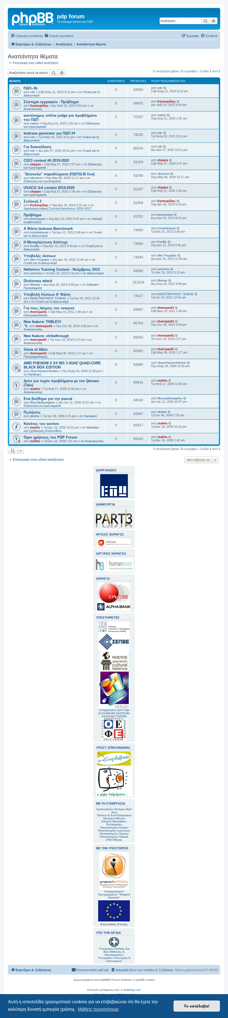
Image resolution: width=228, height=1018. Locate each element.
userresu (36, 273)
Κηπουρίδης (39, 105)
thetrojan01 (38, 311)
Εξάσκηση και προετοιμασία (42, 181)
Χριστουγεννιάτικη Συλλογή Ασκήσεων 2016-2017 (57, 208)
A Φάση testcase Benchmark (48, 229)
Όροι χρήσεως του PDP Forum (50, 437)
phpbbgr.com (132, 989)
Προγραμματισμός (36, 315)
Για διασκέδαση (37, 147)
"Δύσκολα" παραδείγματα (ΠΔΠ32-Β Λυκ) (59, 174)
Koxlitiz (34, 246)
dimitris (34, 416)
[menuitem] (58, 36)
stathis (35, 388)
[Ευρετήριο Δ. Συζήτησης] (33, 18)
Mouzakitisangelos (42, 402)
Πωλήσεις (32, 412)
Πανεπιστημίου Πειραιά (114, 836)
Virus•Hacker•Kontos (44, 371)
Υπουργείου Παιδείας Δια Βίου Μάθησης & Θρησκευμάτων (114, 951)
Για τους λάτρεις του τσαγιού (49, 308)
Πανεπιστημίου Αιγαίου (114, 827)
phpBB (104, 979)
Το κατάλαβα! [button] (197, 1006)
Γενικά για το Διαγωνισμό (40, 263)
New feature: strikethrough (46, 336)
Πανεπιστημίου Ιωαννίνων (114, 830)
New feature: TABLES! (42, 322)
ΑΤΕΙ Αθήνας (114, 839)
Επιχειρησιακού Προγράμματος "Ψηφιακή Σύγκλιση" (114, 894)
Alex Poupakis (39, 259)
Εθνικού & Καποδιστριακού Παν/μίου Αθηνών (114, 817)
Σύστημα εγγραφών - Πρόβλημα (51, 102)
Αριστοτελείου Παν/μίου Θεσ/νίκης (114, 811)
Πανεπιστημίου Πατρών (114, 833)
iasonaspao (38, 218)
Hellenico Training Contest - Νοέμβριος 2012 (62, 269)
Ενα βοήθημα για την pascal (48, 399)
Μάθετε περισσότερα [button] (98, 1009)
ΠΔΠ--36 (30, 88)
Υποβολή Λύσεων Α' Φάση (47, 294)
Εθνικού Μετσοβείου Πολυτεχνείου (114, 823)
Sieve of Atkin (36, 349)
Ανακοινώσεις (33, 109)
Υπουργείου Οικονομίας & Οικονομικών (114, 959)
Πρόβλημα (32, 215)
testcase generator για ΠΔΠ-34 (49, 133)
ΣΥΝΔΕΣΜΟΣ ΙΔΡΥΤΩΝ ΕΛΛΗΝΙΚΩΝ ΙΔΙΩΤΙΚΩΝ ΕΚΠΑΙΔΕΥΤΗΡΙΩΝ (114, 713)
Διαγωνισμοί (95, 273)
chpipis (35, 164)
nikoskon (36, 178)
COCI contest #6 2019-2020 (46, 160)
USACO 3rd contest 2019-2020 (49, 188)
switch (34, 123)
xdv (32, 92)
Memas (35, 284)
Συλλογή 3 (32, 201)
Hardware (34, 374)
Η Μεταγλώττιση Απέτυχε (46, 242)
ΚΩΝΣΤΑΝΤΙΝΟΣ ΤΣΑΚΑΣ (48, 298)
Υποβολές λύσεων (40, 256)
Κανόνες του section (41, 424)
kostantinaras (39, 232)
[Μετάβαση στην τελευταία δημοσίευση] (165, 87)
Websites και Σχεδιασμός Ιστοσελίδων (61, 429)
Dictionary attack (38, 281)
